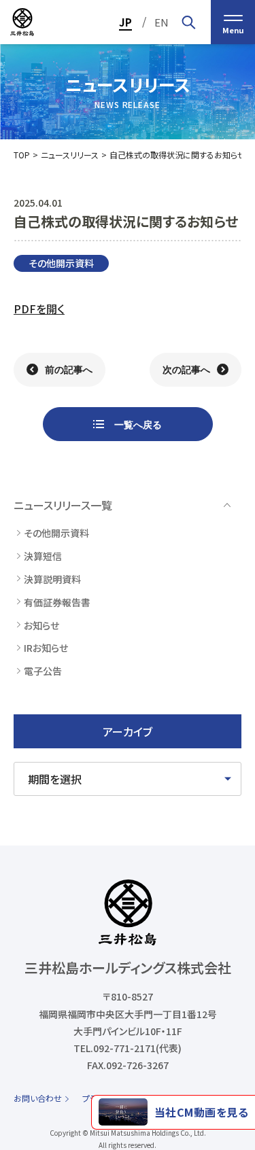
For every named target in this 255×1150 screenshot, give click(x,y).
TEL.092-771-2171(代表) (127, 1048)
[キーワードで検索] (188, 22)
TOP (22, 154)
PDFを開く (39, 308)
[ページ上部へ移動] (232, 1069)
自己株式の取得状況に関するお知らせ (177, 154)
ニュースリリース (70, 154)
